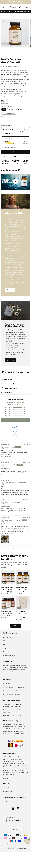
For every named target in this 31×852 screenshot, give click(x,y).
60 (4, 109)
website (23, 669)
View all (15, 625)
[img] (5, 444)
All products (7, 637)
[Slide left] (12, 54)
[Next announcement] (28, 2)
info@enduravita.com (15, 715)
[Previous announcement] (3, 2)
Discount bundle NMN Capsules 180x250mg (7, 586)
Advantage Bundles (9, 655)
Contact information (21, 848)
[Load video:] (15, 182)
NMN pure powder (21, 611)
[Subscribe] (25, 802)
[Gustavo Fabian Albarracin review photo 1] (5, 539)
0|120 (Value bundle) (16, 109)
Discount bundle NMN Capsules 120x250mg (22, 586)
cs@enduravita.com (14, 706)
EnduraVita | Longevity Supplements (15, 843)
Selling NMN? (7, 683)
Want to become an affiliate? (12, 691)
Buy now (10, 290)
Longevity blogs (8, 791)
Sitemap (5, 778)
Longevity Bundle (6, 611)
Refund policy (14, 846)
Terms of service (10, 848)
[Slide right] (19, 54)
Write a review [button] (15, 420)
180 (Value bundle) (9, 113)
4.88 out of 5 (20, 402)
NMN (4, 641)
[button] (3, 7)
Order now (10, 360)
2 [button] (13, 548)
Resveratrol (6, 652)
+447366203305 (15, 704)
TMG (4, 648)
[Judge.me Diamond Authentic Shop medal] (15, 429)
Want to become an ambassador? (13, 687)
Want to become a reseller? (11, 694)
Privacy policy (22, 846)
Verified (14, 435)
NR (4, 644)
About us (6, 788)
